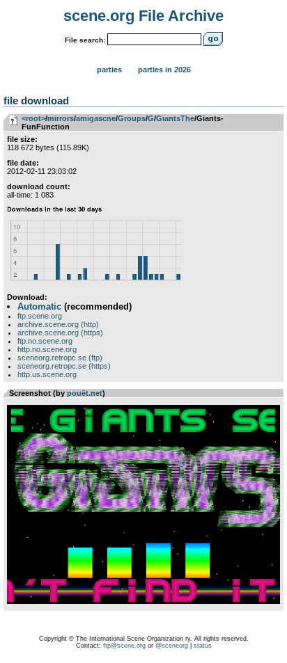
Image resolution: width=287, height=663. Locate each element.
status (203, 645)
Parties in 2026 (164, 69)
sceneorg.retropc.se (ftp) (59, 357)
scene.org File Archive (143, 15)
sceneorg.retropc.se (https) (64, 366)
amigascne (96, 118)
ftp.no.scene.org (44, 341)
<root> (33, 118)
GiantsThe (175, 118)
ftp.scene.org (39, 316)
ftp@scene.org (124, 645)
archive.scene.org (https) (60, 332)
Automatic (39, 306)
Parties (109, 69)
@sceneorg (171, 645)
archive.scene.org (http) (58, 324)
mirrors (60, 118)
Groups (132, 118)
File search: (85, 40)
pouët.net (84, 393)
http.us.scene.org (47, 374)
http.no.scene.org (47, 349)
